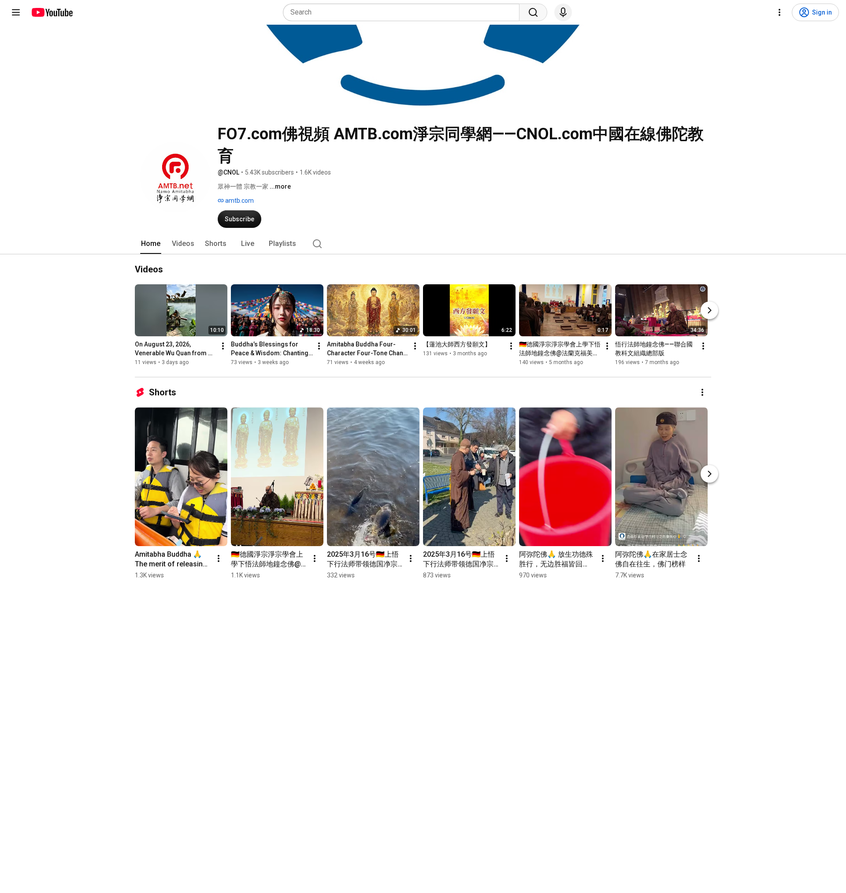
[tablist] (423, 243)
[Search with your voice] (563, 12)
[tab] (150, 243)
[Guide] (16, 12)
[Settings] (779, 12)
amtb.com (239, 200)
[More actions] (223, 346)
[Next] (709, 310)
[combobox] (403, 12)
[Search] (533, 12)
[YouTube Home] (52, 12)
